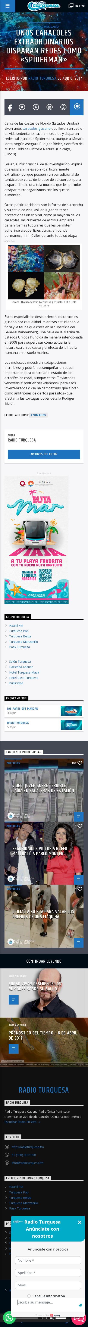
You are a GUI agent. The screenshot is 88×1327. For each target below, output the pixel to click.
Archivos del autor (44, 454)
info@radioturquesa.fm (28, 1163)
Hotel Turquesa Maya (24, 672)
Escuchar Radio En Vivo (20, 1122)
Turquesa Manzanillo (23, 642)
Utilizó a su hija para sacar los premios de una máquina (43, 914)
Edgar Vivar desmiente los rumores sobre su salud (35, 986)
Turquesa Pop (19, 631)
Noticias (13, 763)
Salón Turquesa (20, 661)
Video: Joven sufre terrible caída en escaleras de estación (43, 788)
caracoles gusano (36, 128)
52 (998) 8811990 (24, 1155)
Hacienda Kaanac (21, 667)
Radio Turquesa (42, 78)
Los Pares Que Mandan (22, 708)
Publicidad (16, 683)
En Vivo (79, 6)
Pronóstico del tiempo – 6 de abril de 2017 (43, 1035)
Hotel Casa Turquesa (23, 678)
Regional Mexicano (44, 27)
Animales (38, 415)
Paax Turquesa (19, 647)
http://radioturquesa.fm (28, 1147)
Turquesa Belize (20, 636)
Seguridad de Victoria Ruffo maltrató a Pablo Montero (39, 851)
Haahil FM (16, 626)
